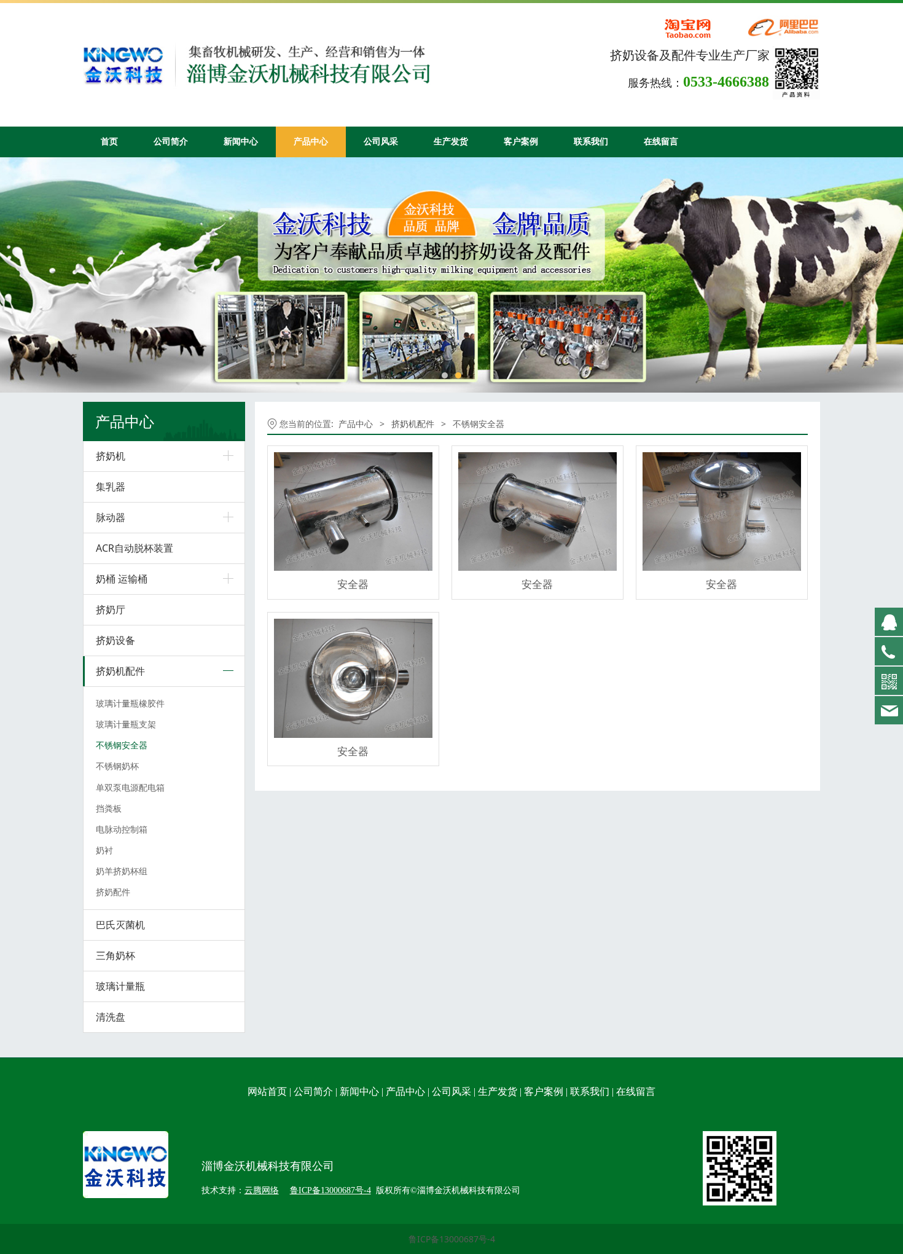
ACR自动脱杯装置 (134, 548)
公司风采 (381, 141)
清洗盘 (110, 1017)
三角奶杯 (115, 955)
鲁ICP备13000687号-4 (451, 1239)
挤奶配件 (113, 892)
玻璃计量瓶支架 (126, 724)
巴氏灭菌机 (120, 924)
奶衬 (104, 850)
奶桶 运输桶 (121, 579)
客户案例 (521, 141)
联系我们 (591, 141)
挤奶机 (110, 456)
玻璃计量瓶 (120, 986)
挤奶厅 (110, 609)
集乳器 (110, 486)
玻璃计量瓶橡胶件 (130, 703)
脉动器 (110, 517)
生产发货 (451, 141)
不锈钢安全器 (121, 745)
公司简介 (171, 141)
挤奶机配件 (120, 671)
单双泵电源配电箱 (130, 787)
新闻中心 (241, 141)
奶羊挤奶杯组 (121, 871)
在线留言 (661, 141)
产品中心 (311, 141)
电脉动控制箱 (121, 829)
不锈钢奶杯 (117, 766)
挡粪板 (109, 808)
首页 (109, 141)
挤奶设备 (115, 640)
